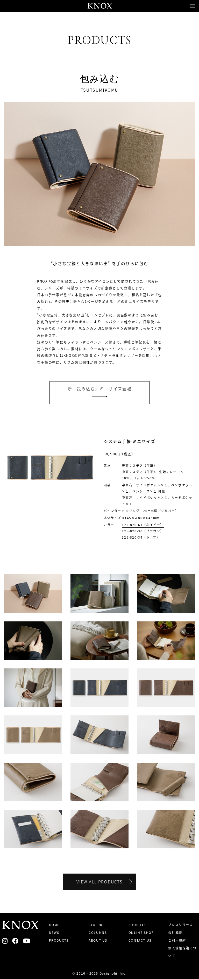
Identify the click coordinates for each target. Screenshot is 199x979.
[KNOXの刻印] (166, 828)
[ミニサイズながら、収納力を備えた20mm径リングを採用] (99, 828)
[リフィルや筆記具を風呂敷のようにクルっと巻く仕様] (99, 734)
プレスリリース (180, 924)
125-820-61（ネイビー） (143, 524)
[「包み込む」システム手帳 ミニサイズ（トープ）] (99, 593)
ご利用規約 (177, 940)
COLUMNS (98, 932)
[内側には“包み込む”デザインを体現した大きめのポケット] (99, 781)
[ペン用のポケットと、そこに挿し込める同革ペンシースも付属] (166, 781)
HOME (54, 924)
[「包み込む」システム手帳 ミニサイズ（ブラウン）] (99, 640)
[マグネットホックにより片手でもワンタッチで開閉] (166, 734)
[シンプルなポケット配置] (33, 828)
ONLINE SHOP (141, 932)
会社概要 (175, 932)
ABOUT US (98, 940)
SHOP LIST (138, 924)
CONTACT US (140, 940)
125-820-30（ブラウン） (143, 531)
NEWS (54, 932)
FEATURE (97, 924)
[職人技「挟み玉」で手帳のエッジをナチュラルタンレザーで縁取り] (33, 781)
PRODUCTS (59, 940)
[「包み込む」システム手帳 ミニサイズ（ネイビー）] (99, 687)
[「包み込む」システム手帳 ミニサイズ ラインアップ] (33, 593)
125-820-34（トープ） (141, 537)
